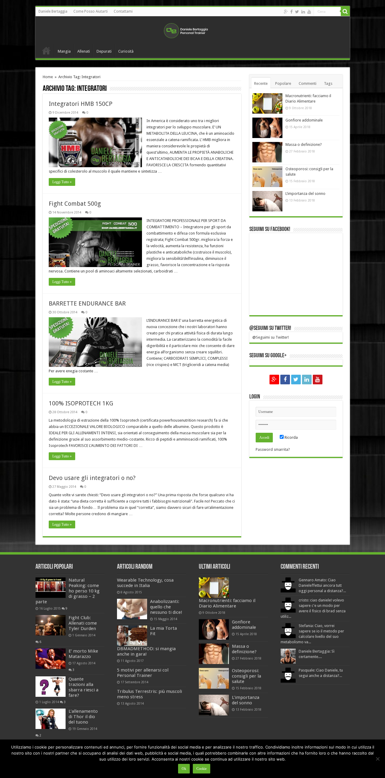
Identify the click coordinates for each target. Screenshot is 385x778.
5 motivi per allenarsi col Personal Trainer (142, 672)
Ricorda (291, 437)
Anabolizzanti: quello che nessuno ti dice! (166, 607)
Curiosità (126, 51)
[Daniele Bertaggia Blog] (192, 29)
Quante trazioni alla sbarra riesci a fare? (83, 687)
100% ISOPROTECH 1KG (81, 403)
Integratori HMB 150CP (80, 103)
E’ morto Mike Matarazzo (83, 653)
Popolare (283, 83)
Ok (184, 769)
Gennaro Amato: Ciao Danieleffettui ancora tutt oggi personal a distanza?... (322, 585)
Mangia (64, 51)
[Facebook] (291, 11)
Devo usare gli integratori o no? (92, 477)
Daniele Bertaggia (52, 11)
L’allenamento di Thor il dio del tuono (83, 717)
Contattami (123, 11)
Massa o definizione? (303, 144)
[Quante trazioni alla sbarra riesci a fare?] (50, 686)
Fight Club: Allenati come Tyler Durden (83, 623)
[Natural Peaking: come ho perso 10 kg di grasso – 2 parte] (50, 587)
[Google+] (285, 11)
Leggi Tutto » (62, 182)
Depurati (104, 51)
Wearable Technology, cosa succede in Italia (145, 582)
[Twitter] (297, 11)
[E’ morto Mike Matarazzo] (50, 658)
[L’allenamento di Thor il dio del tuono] (50, 719)
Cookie (201, 769)
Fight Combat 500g (75, 203)
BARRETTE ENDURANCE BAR (87, 303)
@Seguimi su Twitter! (270, 328)
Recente (261, 83)
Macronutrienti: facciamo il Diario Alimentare (227, 603)
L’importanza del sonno (305, 193)
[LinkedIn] (303, 11)
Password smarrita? (273, 449)
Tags (328, 83)
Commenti (307, 83)
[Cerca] (345, 11)
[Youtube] (309, 11)
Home (46, 50)
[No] (377, 759)
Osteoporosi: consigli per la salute (246, 676)
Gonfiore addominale (304, 120)
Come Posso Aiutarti (90, 11)
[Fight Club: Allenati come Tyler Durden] (50, 625)
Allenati (83, 51)
